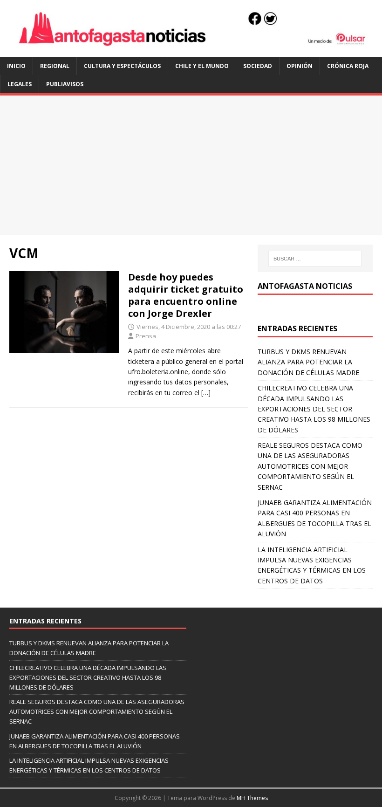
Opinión (299, 66)
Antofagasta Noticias (305, 286)
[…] (206, 392)
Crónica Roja (347, 66)
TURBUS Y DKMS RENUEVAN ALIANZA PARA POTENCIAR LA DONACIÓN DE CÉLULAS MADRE (308, 362)
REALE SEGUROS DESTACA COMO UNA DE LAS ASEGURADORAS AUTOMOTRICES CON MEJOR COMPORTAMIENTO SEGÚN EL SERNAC (310, 466)
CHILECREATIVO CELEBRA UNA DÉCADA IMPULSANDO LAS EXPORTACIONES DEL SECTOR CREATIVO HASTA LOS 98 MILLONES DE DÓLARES (314, 408)
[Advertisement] (191, 165)
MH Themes (252, 798)
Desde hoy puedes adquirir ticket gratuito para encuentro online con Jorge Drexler (185, 295)
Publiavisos (64, 84)
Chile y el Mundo (202, 66)
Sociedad (257, 66)
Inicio (16, 66)
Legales (19, 84)
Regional (54, 66)
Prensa (146, 336)
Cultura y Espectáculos (122, 66)
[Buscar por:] (315, 259)
